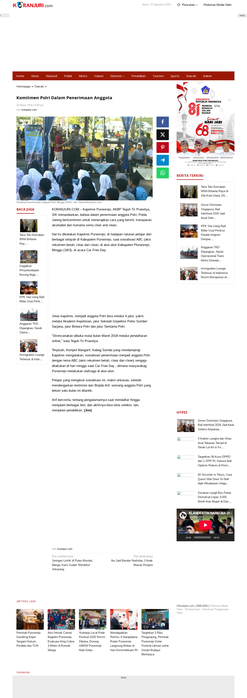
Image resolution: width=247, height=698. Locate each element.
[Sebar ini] (162, 122)
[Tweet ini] (162, 134)
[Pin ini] (162, 147)
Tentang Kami (192, 609)
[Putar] (182, 537)
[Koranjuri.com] (33, 5)
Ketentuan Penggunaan (215, 609)
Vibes (180, 612)
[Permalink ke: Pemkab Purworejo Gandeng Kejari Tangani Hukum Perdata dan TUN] (30, 619)
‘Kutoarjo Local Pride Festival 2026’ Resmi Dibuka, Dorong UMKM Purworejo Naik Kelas (92, 641)
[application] (205, 525)
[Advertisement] (123, 41)
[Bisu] (223, 537)
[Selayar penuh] (229, 537)
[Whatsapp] (162, 173)
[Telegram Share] (162, 160)
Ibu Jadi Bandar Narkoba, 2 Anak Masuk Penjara (132, 561)
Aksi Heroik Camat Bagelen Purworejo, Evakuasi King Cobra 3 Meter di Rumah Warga (61, 641)
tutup (242, 15)
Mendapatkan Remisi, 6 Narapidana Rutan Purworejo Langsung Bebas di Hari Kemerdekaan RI (124, 641)
